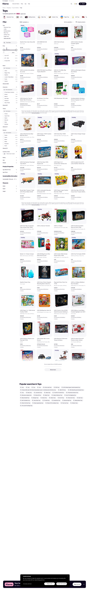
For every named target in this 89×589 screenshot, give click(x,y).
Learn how (23, 13)
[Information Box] (28, 22)
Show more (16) (7, 38)
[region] (45, 580)
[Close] (67, 576)
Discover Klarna (15, 3)
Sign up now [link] (77, 584)
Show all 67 (5, 105)
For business (11, 0)
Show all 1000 (6, 83)
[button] (75, 3)
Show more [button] (53, 369)
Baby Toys (6, 32)
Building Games (7, 31)
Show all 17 (5, 126)
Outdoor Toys (7, 34)
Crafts (5, 29)
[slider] (4, 50)
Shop (22, 3)
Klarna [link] (4, 7)
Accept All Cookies (62, 583)
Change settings (27, 583)
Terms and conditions (36, 112)
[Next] (84, 17)
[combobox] (68, 22)
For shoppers (5, 0)
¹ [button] (25, 48)
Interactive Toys (7, 27)
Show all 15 (5, 148)
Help (29, 3)
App (25, 3)
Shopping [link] (9, 7)
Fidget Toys (6, 36)
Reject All (49, 583)
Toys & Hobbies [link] (15, 7)
